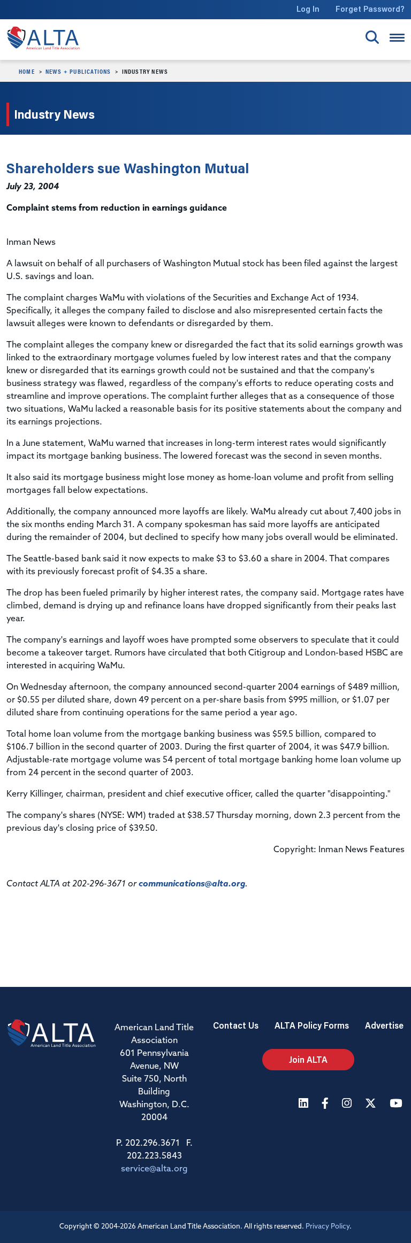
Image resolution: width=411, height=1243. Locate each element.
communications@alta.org (192, 884)
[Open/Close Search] (372, 37)
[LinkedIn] (305, 1104)
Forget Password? (370, 9)
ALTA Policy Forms (312, 1025)
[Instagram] (348, 1104)
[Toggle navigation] (397, 38)
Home (27, 71)
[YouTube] (397, 1104)
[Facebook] (326, 1104)
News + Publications (78, 71)
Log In (307, 9)
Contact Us (235, 1025)
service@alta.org (154, 1169)
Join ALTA (308, 1059)
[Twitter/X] (372, 1104)
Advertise (384, 1025)
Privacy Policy (327, 1226)
